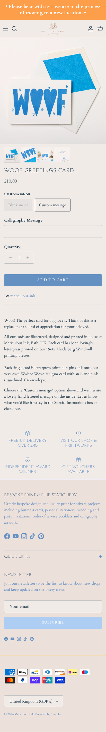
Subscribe (53, 622)
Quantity (12, 246)
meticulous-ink (22, 295)
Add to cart (53, 279)
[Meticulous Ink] (53, 28)
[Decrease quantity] (8, 257)
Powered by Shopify (48, 714)
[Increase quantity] (29, 257)
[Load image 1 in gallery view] (53, 91)
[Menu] (5, 28)
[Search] (17, 28)
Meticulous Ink (24, 714)
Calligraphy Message (23, 220)
